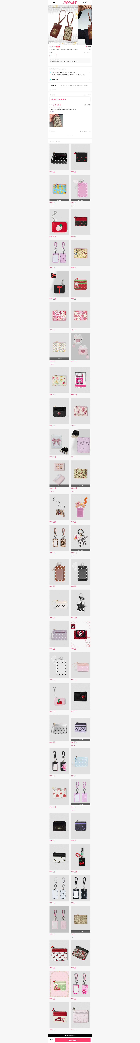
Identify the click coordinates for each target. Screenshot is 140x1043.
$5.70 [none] (51, 1030)
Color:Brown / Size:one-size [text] (56, 107)
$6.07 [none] (72, 617)
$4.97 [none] (72, 742)
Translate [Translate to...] (52, 111)
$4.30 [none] (51, 361)
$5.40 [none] (51, 236)
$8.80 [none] (51, 457)
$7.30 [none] (51, 617)
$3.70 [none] (51, 267)
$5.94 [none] (72, 871)
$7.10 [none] (72, 775)
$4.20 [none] (51, 202)
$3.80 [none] (51, 902)
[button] (50, 2)
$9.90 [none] (72, 457)
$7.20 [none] (51, 171)
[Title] (70, 94)
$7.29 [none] (51, 521)
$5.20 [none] (51, 425)
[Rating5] (57, 105)
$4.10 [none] (72, 202)
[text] (70, 25)
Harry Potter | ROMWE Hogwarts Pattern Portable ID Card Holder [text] (64, 49)
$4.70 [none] (51, 586)
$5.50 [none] (72, 171)
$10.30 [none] (72, 361)
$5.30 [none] (72, 236)
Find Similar (72, 1040)
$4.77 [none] (51, 807)
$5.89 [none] (72, 394)
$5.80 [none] (51, 998)
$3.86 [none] (72, 488)
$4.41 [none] (51, 488)
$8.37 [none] (51, 298)
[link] (83, 2)
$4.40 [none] (72, 586)
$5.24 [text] (51, 46)
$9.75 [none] (72, 552)
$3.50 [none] (51, 934)
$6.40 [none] (51, 711)
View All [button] (69, 135)
